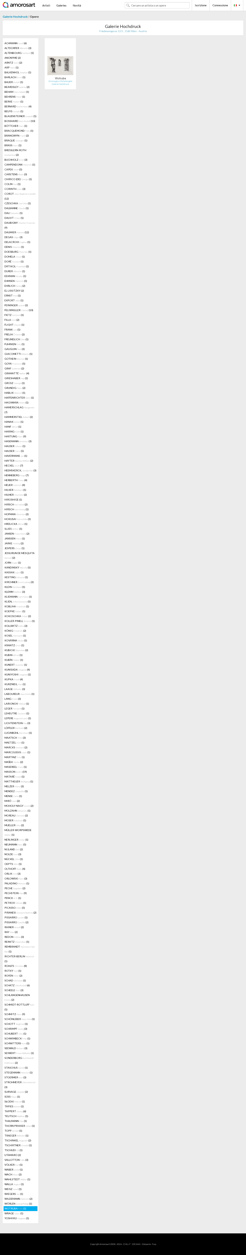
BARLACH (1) (15, 77)
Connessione (220, 5)
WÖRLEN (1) (18, 1203)
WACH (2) (13, 1174)
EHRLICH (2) (15, 285)
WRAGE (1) (14, 1213)
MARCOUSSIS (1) (17, 752)
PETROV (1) (15, 902)
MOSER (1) (15, 820)
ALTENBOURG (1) (19, 52)
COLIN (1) (13, 184)
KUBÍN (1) (14, 659)
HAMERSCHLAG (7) (19, 410)
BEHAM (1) (17, 91)
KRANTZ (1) (14, 645)
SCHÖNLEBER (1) (20, 1018)
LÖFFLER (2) (16, 727)
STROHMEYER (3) (20, 1085)
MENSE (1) (13, 796)
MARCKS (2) (16, 747)
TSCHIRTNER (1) (18, 1145)
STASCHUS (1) (16, 1067)
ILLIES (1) (13, 528)
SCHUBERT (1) (15, 1033)
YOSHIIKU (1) (17, 1218)
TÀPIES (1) (14, 1106)
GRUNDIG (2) (15, 387)
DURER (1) (15, 271)
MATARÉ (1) (14, 776)
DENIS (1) (14, 246)
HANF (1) (13, 426)
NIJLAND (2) (14, 849)
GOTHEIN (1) (16, 358)
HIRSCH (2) (16, 504)
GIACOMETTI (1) (18, 353)
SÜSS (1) (12, 1096)
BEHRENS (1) (15, 96)
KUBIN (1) (14, 654)
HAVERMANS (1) (16, 455)
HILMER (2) (16, 494)
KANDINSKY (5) (18, 567)
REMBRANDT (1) (20, 949)
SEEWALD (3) (16, 1048)
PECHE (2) (15, 888)
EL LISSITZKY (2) (14, 290)
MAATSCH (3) (15, 737)
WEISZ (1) (13, 1189)
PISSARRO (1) (16, 917)
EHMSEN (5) (16, 280)
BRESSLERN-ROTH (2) (15, 152)
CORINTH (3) (15, 188)
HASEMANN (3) (18, 441)
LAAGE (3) (15, 689)
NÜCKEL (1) (14, 859)
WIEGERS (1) (14, 1193)
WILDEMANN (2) (18, 1198)
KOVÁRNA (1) (16, 640)
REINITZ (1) (17, 941)
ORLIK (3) (13, 873)
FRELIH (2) (15, 334)
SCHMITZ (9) (15, 1014)
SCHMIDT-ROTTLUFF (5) (19, 1007)
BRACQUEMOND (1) (19, 130)
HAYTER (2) (19, 460)
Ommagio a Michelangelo (60, 81)
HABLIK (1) (15, 392)
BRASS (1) (13, 145)
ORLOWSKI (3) (16, 878)
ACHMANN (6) (16, 43)
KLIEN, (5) (18, 601)
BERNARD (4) (18, 106)
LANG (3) (13, 698)
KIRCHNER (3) (19, 582)
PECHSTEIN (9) (16, 893)
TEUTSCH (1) (16, 1116)
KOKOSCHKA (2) (18, 616)
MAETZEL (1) (14, 742)
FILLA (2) (12, 319)
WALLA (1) (14, 1184)
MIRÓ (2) (12, 800)
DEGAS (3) (14, 237)
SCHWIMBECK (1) (17, 1038)
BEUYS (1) (14, 111)
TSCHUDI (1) (14, 1150)
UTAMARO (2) (13, 1154)
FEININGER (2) (16, 305)
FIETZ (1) (14, 314)
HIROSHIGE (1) (13, 499)
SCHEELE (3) (14, 990)
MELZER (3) (14, 786)
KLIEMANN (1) (18, 596)
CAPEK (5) (13, 169)
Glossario (146, 1244)
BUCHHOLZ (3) (16, 159)
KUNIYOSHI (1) (18, 674)
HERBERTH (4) (16, 480)
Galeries (61, 5)
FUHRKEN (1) (14, 344)
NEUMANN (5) (15, 844)
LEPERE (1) (18, 718)
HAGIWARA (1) (16, 402)
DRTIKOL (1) (17, 266)
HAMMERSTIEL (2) (19, 416)
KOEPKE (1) (15, 611)
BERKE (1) (14, 101)
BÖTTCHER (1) (16, 125)
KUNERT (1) (16, 664)
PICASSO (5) (15, 907)
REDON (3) (14, 936)
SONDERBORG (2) (19, 1060)
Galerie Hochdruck (15, 16)
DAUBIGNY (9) (20, 225)
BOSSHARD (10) (20, 120)
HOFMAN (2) (17, 514)
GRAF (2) (14, 368)
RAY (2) (11, 932)
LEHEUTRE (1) (17, 713)
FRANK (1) (12, 329)
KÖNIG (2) (15, 630)
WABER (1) (14, 1169)
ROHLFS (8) (16, 965)
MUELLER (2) (14, 825)
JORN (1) (13, 562)
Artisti (46, 5)
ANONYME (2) (13, 57)
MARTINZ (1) (15, 757)
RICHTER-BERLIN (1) (19, 959)
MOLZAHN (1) (17, 810)
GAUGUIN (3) (15, 348)
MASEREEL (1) (16, 766)
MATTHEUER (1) (19, 781)
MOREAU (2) (16, 815)
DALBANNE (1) (17, 208)
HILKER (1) (15, 489)
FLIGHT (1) (14, 324)
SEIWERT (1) (19, 1053)
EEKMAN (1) (15, 276)
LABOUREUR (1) (19, 693)
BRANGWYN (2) (17, 135)
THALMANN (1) (16, 1120)
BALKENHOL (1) (18, 72)
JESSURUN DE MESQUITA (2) (20, 555)
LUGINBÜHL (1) (18, 732)
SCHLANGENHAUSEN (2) (17, 997)
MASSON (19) (16, 771)
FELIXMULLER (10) (19, 310)
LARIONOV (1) (17, 703)
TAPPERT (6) (15, 1111)
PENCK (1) (13, 897)
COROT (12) (20, 196)
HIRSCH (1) (17, 509)
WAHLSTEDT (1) (17, 1179)
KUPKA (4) (14, 679)
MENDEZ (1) (16, 791)
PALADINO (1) (17, 883)
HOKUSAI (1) (18, 519)
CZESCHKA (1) (18, 203)
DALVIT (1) (14, 217)
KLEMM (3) (15, 591)
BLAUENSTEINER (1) (20, 116)
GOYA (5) (15, 363)
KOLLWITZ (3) (16, 625)
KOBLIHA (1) (17, 606)
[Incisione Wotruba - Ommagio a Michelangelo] (60, 59)
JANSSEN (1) (15, 538)
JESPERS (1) (14, 548)
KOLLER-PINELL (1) (20, 620)
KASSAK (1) (14, 572)
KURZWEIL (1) (15, 684)
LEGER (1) (14, 708)
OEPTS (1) (13, 863)
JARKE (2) (14, 543)
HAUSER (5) (14, 450)
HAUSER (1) (15, 446)
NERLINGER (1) (16, 839)
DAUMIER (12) (17, 232)
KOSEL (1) (15, 635)
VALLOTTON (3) (16, 1159)
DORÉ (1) (14, 261)
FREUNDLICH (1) (16, 339)
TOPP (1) (13, 1130)
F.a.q (154, 1244)
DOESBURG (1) (18, 251)
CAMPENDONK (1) (20, 164)
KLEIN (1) (15, 586)
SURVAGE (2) (16, 1091)
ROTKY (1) (13, 970)
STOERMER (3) (15, 1077)
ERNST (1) (13, 295)
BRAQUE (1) (16, 140)
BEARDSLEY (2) (17, 86)
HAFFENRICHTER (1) (19, 397)
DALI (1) (14, 213)
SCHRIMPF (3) (16, 1028)
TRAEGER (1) (16, 1135)
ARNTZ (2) (13, 62)
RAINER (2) (14, 927)
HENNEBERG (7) (17, 475)
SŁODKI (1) (15, 1101)
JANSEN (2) (17, 533)
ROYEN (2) (13, 975)
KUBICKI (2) (16, 650)
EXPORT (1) (14, 300)
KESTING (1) (16, 577)
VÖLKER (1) (14, 1164)
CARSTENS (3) (16, 174)
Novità (77, 5)
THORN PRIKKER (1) (20, 1125)
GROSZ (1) (15, 383)
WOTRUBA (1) (15, 1208)
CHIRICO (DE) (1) (18, 179)
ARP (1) (12, 67)
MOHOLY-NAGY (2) (19, 805)
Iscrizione (201, 5)
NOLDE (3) (13, 854)
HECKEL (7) (14, 465)
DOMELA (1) (15, 256)
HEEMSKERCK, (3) (20, 470)
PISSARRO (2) (16, 922)
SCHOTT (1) (16, 1023)
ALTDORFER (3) (18, 48)
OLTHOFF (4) (15, 868)
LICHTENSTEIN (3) (17, 723)
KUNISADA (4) (17, 669)
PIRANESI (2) (20, 912)
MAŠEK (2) (14, 761)
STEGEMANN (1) (19, 1072)
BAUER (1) (14, 82)
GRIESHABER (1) (16, 378)
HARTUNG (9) (15, 436)
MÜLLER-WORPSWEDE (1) (18, 832)
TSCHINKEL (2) (18, 1140)
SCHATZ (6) (17, 985)
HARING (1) (14, 431)
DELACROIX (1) (17, 242)
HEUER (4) (15, 484)
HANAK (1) (14, 421)
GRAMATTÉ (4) (17, 373)
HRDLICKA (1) (16, 523)
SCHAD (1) (15, 980)
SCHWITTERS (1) (17, 1043)
